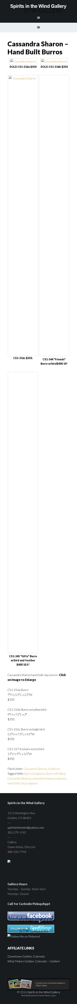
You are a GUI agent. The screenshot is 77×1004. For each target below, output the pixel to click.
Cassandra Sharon (35, 768)
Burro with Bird (55, 773)
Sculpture (54, 768)
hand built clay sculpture (22, 783)
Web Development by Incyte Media (35, 995)
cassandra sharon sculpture (49, 778)
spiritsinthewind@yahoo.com (25, 827)
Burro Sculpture (34, 773)
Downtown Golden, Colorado (26, 956)
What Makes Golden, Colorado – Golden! (33, 961)
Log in (53, 995)
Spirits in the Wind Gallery (38, 6)
